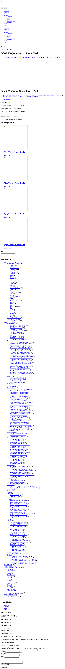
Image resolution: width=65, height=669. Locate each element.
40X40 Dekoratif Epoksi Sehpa (18, 522)
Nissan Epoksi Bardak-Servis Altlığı (19, 415)
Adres (8, 19)
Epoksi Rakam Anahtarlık (16, 333)
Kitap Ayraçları (11, 489)
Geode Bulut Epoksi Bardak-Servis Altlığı (20, 402)
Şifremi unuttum (11, 22)
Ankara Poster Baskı (50, 95)
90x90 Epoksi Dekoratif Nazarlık (18, 517)
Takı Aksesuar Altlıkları (13, 552)
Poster (29, 96)
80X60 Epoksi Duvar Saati (17, 462)
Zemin (11, 316)
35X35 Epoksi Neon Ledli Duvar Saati (20, 445)
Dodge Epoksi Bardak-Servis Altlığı (19, 396)
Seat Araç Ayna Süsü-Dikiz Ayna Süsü (20, 368)
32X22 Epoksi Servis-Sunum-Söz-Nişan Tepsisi (22, 559)
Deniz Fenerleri (11, 575)
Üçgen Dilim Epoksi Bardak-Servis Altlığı (20, 425)
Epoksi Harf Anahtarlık (16, 328)
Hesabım (6, 15)
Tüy (11, 308)
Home (2, 57)
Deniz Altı (12, 272)
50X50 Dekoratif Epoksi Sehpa (18, 526)
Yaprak (12, 313)
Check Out (9, 49)
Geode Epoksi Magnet (15, 495)
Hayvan (12, 285)
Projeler (9, 585)
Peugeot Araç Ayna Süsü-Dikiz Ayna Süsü (20, 363)
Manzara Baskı (24, 96)
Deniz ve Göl (13, 273)
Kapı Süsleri (10, 479)
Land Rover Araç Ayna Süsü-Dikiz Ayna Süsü (21, 356)
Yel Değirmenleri (11, 589)
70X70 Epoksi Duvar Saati (17, 460)
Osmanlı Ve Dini (14, 296)
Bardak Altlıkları (11, 388)
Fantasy (12, 278)
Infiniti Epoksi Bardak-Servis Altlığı (19, 408)
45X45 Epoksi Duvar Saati (17, 450)
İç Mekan (12, 286)
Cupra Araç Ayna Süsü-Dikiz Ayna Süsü (20, 348)
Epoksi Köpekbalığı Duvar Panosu (19, 436)
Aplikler (9, 335)
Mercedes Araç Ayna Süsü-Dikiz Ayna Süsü (21, 358)
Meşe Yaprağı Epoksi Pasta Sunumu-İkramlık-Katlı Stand (24, 487)
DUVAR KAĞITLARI (11, 57)
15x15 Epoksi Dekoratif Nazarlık (18, 503)
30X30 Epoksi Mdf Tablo (16, 530)
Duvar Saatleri (10, 438)
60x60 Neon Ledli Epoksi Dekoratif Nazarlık (21, 513)
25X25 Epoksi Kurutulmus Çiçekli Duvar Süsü (22, 470)
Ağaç (11, 266)
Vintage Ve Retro (14, 310)
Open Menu (4, 8)
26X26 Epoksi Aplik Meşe (17, 336)
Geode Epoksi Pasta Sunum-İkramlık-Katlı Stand (22, 486)
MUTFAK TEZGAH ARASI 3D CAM (14, 592)
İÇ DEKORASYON (9, 566)
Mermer (12, 290)
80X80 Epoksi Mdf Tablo (16, 549)
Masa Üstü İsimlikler (12, 497)
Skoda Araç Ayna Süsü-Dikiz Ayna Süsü (20, 369)
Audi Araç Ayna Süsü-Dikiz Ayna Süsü (20, 343)
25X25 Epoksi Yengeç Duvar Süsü (19, 472)
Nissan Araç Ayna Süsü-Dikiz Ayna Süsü (20, 359)
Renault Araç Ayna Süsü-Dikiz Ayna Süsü (20, 366)
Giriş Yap (6, 13)
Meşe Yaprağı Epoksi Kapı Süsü (18, 483)
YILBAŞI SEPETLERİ (10, 595)
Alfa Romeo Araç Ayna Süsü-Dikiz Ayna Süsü (22, 342)
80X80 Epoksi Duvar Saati (17, 463)
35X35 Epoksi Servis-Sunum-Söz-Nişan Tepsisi (22, 560)
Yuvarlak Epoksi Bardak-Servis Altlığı (19, 429)
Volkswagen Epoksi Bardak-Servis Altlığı (20, 426)
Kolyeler (9, 490)
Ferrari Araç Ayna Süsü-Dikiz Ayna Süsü (20, 349)
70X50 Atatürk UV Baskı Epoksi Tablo (20, 542)
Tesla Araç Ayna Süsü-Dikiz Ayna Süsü (20, 370)
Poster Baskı (35, 96)
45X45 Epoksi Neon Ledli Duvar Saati (20, 452)
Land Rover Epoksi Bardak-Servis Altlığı (20, 410)
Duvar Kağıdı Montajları (13, 320)
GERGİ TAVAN (8, 565)
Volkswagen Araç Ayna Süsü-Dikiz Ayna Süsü (22, 373)
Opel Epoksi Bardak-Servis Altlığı (18, 416)
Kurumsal (6, 12)
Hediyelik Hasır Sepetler (13, 596)
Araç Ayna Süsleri (11, 340)
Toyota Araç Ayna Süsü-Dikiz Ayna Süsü (20, 372)
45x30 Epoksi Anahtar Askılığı (18, 379)
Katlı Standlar (10, 485)
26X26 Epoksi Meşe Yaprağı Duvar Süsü (20, 473)
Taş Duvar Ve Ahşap (15, 300)
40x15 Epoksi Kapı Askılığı (17, 378)
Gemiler (9, 579)
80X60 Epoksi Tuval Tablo (17, 546)
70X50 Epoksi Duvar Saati (17, 459)
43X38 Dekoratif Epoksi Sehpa (18, 523)
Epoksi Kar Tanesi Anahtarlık (17, 330)
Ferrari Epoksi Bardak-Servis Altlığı (19, 398)
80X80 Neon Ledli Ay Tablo (17, 550)
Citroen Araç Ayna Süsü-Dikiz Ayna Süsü (20, 346)
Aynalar (9, 383)
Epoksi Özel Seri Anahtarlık (17, 332)
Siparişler (9, 16)
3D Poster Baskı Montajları (14, 318)
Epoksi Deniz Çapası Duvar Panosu (19, 433)
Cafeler (9, 572)
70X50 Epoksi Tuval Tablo (17, 545)
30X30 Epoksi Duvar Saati (17, 442)
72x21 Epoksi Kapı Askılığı (17, 380)
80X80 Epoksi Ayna (15, 386)
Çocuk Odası (4, 96)
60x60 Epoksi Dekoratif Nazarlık (18, 512)
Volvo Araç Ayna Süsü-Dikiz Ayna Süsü (20, 375)
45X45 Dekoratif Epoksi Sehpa (18, 525)
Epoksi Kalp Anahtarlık (16, 329)
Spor (11, 299)
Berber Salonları (11, 570)
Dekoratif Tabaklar (11, 430)
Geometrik (12, 280)
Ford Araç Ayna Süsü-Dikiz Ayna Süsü (20, 352)
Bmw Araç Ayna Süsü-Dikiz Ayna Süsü (20, 345)
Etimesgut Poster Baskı (13, 96)
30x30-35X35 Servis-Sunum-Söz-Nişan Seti (21, 557)
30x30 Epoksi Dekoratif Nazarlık (18, 507)
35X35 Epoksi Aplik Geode (17, 338)
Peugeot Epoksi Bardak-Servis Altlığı (19, 418)
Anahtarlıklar (10, 323)
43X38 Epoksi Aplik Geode (17, 339)
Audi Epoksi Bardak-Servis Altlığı (18, 390)
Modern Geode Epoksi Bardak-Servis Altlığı (21, 413)
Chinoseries (13, 269)
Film (11, 279)
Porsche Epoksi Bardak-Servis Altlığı (19, 419)
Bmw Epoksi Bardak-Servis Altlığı (19, 392)
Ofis (11, 293)
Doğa (11, 275)
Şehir (11, 298)
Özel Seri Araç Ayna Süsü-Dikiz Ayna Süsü (21, 362)
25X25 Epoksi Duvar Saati (17, 440)
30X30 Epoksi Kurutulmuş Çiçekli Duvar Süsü (22, 475)
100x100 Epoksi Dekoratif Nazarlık (19, 500)
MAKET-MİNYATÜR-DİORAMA (13, 567)
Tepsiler (9, 555)
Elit (11, 276)
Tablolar (9, 527)
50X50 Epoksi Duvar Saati (17, 453)
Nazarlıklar (10, 499)
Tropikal (12, 305)
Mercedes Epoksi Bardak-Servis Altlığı (20, 412)
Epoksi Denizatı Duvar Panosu (18, 435)
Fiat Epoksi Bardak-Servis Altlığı (18, 399)
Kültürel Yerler (10, 582)
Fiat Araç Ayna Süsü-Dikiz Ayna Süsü (19, 350)
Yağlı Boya (13, 312)
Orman (12, 295)
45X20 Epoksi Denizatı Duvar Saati (19, 449)
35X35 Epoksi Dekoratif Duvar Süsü (19, 476)
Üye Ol (6, 23)
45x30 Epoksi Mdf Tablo (16, 533)
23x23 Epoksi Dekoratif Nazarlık (18, 506)
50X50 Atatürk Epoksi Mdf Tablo (18, 535)
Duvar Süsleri (10, 465)
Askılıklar (9, 376)
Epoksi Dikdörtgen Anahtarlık (17, 325)
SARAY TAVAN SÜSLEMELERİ (13, 593)
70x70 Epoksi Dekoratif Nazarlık (18, 515)
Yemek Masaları (11, 590)
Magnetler (9, 493)
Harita (11, 283)
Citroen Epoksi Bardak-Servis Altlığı (19, 395)
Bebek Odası (59, 95)
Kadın (11, 289)
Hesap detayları (11, 21)
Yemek (12, 315)
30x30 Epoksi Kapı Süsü (16, 482)
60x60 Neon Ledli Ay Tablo (17, 537)
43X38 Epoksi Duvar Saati (17, 448)
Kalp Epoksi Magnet (15, 496)
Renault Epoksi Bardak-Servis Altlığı (19, 420)
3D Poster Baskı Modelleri (24, 57)
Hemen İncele (7, 155)
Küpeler (9, 492)
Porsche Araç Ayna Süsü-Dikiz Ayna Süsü (20, 365)
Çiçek (11, 270)
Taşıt (11, 302)
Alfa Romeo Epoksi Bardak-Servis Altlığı (20, 389)
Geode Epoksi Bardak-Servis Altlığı (19, 403)
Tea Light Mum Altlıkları (13, 553)
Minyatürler (10, 583)
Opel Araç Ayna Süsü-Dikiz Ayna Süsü (20, 360)
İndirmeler (9, 18)
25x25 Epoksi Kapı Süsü (16, 480)
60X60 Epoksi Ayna (15, 385)
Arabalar (9, 569)
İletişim (5, 25)
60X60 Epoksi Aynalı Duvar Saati (18, 456)
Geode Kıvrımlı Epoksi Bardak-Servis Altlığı (21, 405)
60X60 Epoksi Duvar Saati (17, 458)
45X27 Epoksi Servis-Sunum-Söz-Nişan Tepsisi (22, 563)
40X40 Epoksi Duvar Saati (17, 446)
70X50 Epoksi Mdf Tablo (16, 543)
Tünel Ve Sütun (14, 306)
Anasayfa (6, 11)
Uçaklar (9, 587)
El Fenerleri (10, 576)
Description (7, 99)
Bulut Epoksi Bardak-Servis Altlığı (19, 393)
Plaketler (9, 519)
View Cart (3, 49)
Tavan (11, 303)
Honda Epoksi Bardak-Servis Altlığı (19, 406)
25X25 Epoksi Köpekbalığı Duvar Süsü (20, 469)
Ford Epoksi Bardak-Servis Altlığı (18, 400)
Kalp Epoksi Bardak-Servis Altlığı (18, 409)
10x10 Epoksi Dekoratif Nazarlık (18, 502)
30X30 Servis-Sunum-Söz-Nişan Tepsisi (20, 556)
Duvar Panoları (11, 432)
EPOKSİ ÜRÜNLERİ (9, 322)
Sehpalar (9, 520)
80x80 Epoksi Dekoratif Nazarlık (18, 516)
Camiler (9, 573)
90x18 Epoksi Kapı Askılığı (17, 382)
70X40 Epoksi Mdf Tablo (16, 539)
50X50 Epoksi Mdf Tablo (16, 536)
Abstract (12, 265)
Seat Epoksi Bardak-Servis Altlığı (18, 422)
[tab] (34, 99)
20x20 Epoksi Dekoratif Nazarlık (18, 505)
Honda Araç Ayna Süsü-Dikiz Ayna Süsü (20, 353)
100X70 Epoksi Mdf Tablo (17, 529)
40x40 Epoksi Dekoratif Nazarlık (18, 509)
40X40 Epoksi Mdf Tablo (16, 532)
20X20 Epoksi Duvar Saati (17, 439)
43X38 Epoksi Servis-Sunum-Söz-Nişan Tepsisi (22, 562)
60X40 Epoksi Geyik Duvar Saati (18, 455)
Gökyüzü (12, 282)
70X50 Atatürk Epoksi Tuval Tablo (19, 540)
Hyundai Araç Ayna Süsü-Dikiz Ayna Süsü (21, 355)
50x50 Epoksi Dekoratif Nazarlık (18, 510)
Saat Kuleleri (10, 586)
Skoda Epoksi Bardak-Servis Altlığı (19, 423)
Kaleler (9, 580)
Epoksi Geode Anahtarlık (16, 326)
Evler (8, 577)
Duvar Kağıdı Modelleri (13, 319)
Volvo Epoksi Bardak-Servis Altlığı (19, 428)
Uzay (11, 309)
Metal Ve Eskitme (14, 292)
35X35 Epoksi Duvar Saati (17, 443)
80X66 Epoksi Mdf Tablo (16, 547)
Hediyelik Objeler (11, 477)
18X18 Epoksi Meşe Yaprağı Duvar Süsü (20, 466)
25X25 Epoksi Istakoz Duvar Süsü (19, 467)
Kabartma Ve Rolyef (15, 288)
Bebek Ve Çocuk (36, 57)
